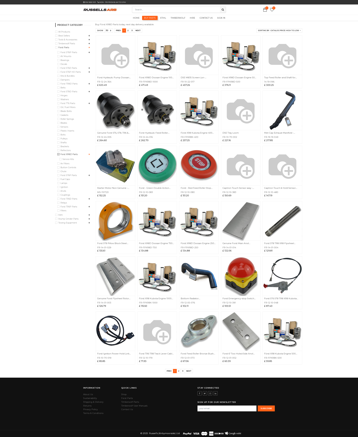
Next (138, 30)
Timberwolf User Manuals (134, 406)
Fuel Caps (65, 179)
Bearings (64, 60)
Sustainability (90, 398)
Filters (63, 210)
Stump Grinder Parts (68, 219)
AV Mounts (65, 56)
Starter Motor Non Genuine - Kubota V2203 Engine (112, 189)
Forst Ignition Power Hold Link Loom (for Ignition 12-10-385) (113, 354)
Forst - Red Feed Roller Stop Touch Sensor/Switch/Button (196, 189)
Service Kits (68, 159)
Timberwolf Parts (66, 43)
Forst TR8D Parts (68, 83)
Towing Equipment (67, 223)
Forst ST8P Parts (68, 52)
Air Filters (64, 163)
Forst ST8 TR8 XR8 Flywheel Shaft (279, 244)
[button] (279, 30)
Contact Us (127, 409)
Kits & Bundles (67, 76)
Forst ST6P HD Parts (70, 72)
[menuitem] (136, 18)
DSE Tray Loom (230, 132)
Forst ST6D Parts (68, 68)
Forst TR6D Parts (68, 199)
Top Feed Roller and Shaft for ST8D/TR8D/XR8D (279, 78)
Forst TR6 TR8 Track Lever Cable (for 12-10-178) (156, 354)
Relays (63, 202)
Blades (63, 123)
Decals (63, 64)
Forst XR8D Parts (69, 154)
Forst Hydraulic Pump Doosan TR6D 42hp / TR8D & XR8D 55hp (114, 78)
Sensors (64, 127)
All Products (64, 32)
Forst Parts (63, 47)
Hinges (63, 95)
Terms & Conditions (93, 413)
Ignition (64, 187)
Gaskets (64, 115)
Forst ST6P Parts (68, 175)
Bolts (62, 134)
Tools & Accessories (67, 39)
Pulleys (63, 138)
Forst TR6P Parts (68, 206)
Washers (64, 99)
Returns (87, 406)
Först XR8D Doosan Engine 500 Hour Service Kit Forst (239, 78)
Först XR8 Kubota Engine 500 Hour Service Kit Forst (280, 354)
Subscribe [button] (266, 408)
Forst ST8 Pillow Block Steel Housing (112, 244)
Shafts (63, 142)
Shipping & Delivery (93, 402)
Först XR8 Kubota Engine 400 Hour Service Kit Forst (196, 134)
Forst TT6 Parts (67, 103)
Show (100, 30)
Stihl (60, 215)
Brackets (64, 146)
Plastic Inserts (67, 131)
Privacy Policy (90, 409)
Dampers (65, 80)
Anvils (63, 191)
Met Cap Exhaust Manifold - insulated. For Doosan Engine (279, 134)
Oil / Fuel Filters (67, 107)
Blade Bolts (66, 111)
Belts (62, 87)
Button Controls (68, 167)
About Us (88, 394)
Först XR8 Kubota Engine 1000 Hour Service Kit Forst (155, 299)
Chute (63, 171)
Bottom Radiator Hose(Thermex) (190, 299)
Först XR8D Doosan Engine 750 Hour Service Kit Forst (155, 244)
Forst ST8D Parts (68, 91)
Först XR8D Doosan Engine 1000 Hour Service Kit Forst (156, 78)
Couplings (65, 195)
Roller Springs (67, 119)
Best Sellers (64, 35)
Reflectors (65, 150)
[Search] (223, 10)
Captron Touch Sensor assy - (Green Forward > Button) (237, 189)
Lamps (63, 183)
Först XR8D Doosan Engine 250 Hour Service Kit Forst (197, 244)
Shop (124, 394)
